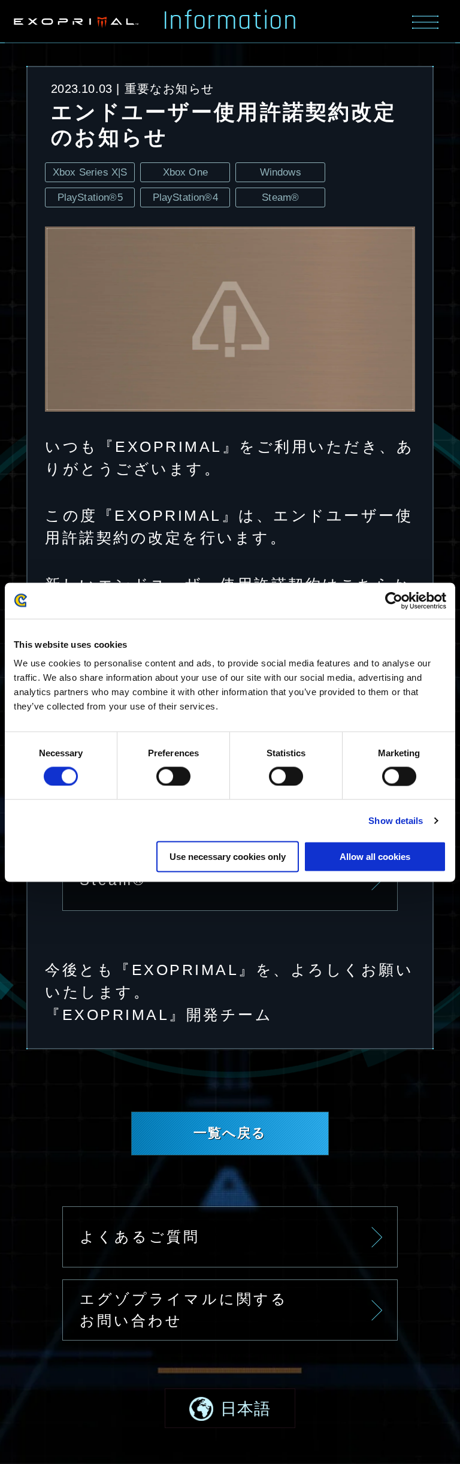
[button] (230, 1408)
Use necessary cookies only (228, 857)
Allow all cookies (375, 857)
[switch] (173, 776)
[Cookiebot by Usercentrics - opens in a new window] (393, 600)
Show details (395, 820)
